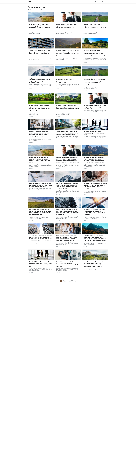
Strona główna (105, 1)
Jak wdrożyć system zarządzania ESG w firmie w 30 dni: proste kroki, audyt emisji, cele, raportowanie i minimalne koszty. (67, 133)
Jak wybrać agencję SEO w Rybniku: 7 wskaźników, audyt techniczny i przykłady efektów (94, 133)
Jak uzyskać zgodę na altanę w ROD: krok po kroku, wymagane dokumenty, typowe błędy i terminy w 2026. (95, 107)
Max (29, 1)
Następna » (73, 280)
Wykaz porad (98, 1)
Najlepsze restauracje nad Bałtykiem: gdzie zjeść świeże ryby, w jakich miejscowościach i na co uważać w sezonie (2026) (40, 185)
